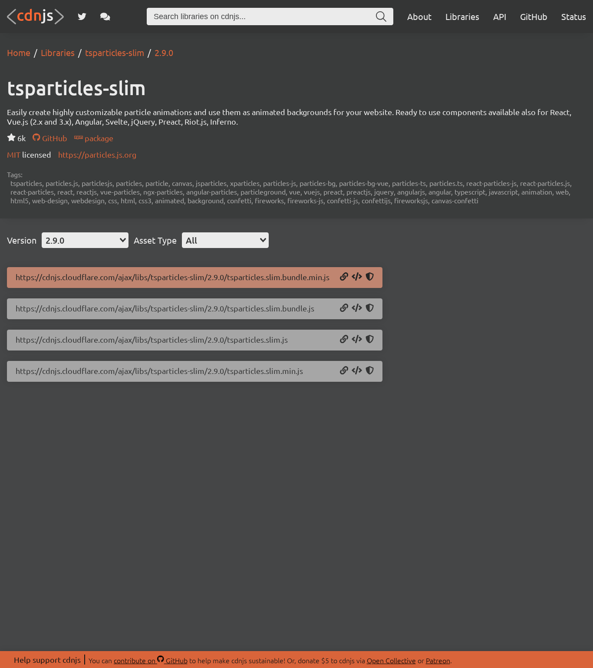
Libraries (462, 16)
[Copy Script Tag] (357, 277)
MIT (14, 154)
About (419, 16)
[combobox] (85, 240)
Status (573, 16)
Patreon (438, 660)
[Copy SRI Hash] (370, 277)
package (98, 137)
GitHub (533, 16)
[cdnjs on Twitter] (82, 16)
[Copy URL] (344, 277)
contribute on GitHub (151, 660)
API (499, 16)
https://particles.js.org (97, 154)
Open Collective (391, 660)
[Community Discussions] (105, 16)
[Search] (381, 16)
